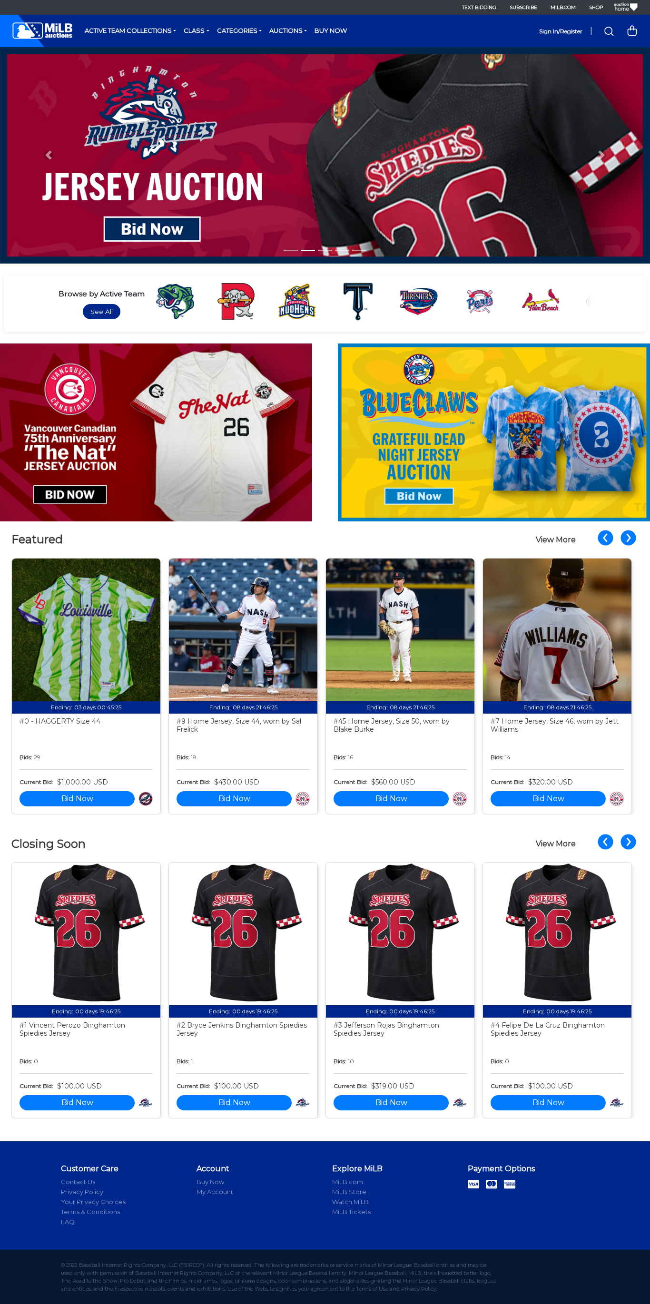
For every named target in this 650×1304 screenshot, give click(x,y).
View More (556, 539)
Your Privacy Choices (93, 1202)
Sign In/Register (560, 31)
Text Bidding (479, 7)
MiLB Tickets (351, 1212)
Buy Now (331, 30)
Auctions (286, 30)
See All (101, 311)
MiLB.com (563, 7)
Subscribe (523, 7)
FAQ (68, 1222)
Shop (596, 7)
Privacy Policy (82, 1192)
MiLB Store (349, 1192)
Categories (237, 30)
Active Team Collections (128, 30)
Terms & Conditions (90, 1212)
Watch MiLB (350, 1202)
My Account (215, 1192)
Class (194, 30)
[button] (49, 155)
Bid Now (77, 798)
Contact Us (78, 1182)
